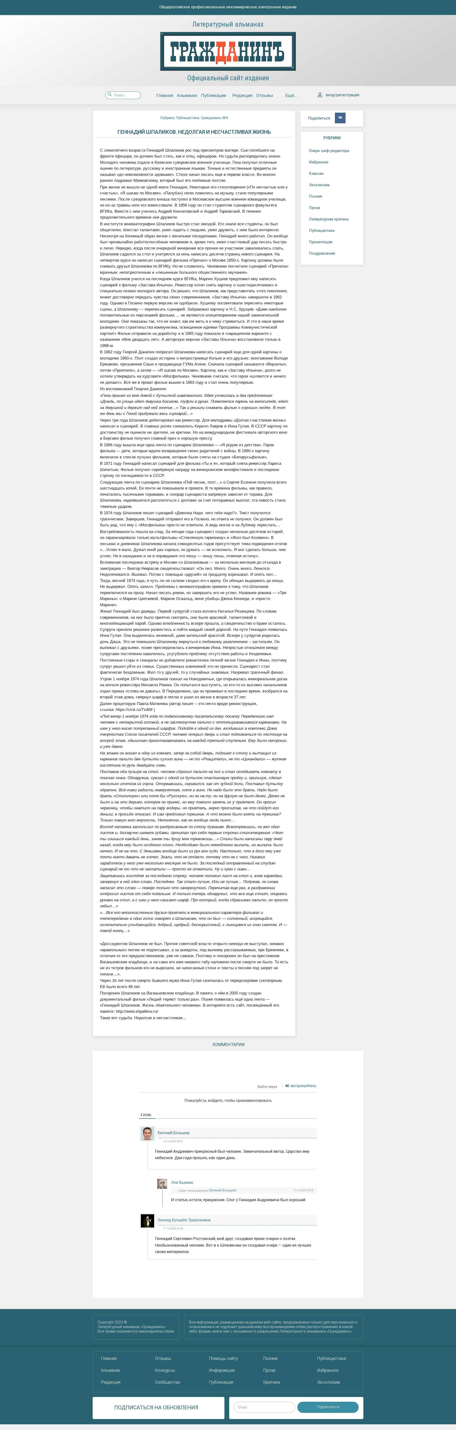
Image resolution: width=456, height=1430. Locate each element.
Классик (316, 173)
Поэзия (315, 196)
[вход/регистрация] (320, 95)
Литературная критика (328, 219)
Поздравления (322, 253)
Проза (314, 208)
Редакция (242, 95)
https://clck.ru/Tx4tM (134, 709)
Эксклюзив (319, 185)
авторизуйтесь (303, 1086)
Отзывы (264, 95)
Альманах (187, 95)
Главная (164, 95)
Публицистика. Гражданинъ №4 (202, 118)
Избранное (318, 162)
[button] (340, 118)
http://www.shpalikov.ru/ (137, 1011)
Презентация (320, 242)
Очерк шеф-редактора (329, 151)
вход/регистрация (342, 94)
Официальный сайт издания (228, 78)
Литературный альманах (228, 24)
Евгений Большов (174, 1132)
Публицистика (321, 230)
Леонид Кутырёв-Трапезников (184, 1220)
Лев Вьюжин (182, 1182)
